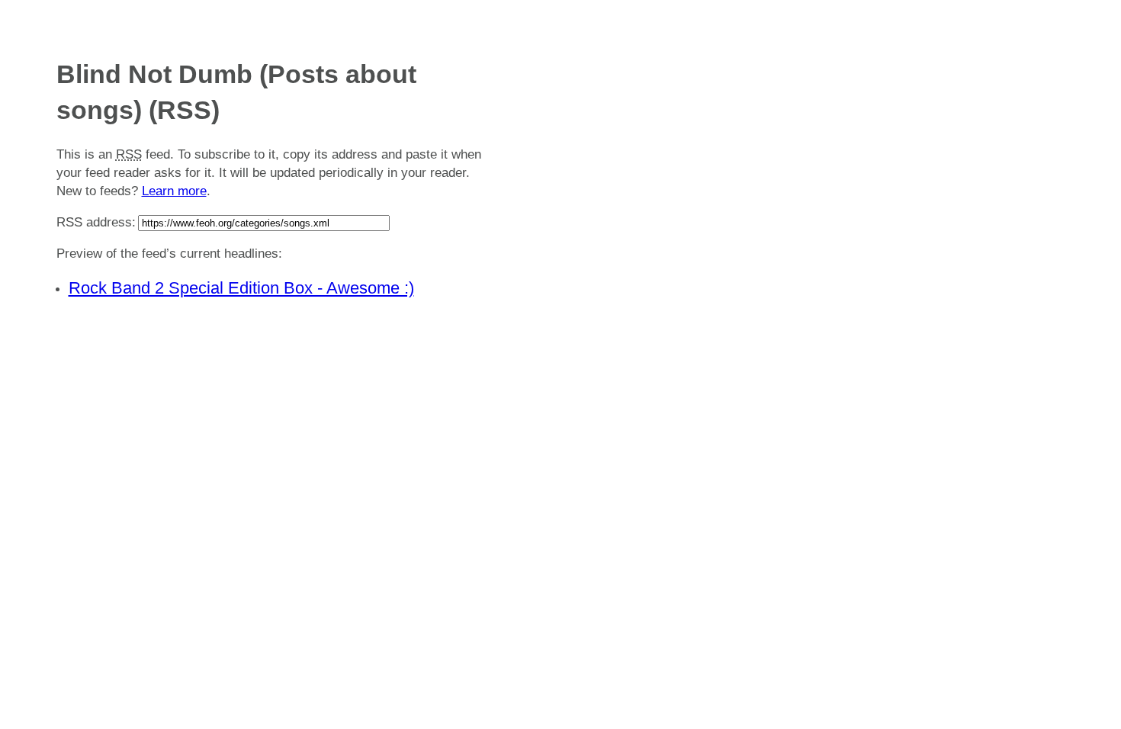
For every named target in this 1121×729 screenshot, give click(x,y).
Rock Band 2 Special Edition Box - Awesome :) (241, 287)
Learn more (174, 191)
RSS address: (96, 222)
